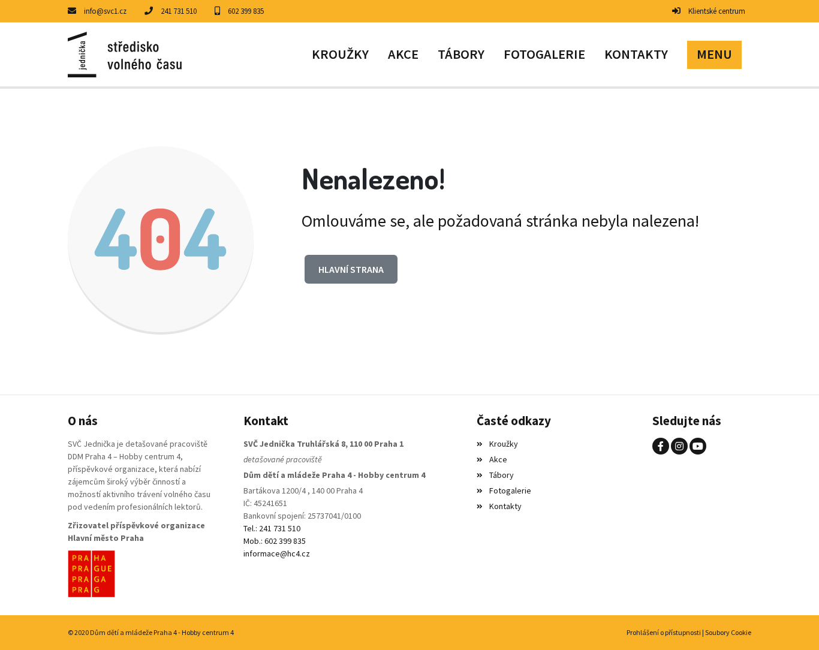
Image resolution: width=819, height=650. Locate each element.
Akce (498, 459)
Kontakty (505, 506)
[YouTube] (697, 446)
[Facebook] (660, 446)
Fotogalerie (510, 490)
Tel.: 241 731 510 (271, 528)
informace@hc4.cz (276, 553)
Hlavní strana (351, 269)
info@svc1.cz (105, 11)
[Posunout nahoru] (792, 623)
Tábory (501, 475)
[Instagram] (679, 446)
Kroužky (503, 443)
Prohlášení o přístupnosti (664, 632)
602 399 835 (246, 11)
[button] (714, 54)
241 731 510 (179, 11)
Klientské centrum (716, 11)
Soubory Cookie (728, 632)
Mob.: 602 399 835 (274, 540)
